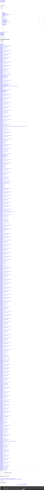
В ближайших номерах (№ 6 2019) (4, 383)
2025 (23, 483)
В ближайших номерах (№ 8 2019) (4, 375)
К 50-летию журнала (4, 21)
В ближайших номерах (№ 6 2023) (4, 199)
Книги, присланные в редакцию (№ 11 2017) (5, 458)
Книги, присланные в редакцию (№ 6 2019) (5, 382)
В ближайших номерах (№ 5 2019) (4, 388)
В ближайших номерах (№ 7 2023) (4, 196)
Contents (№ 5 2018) (2, 427)
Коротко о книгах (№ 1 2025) (3, 121)
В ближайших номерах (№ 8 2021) (4, 283)
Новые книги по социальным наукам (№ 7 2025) (5, 97)
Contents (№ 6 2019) (2, 381)
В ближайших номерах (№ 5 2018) (4, 429)
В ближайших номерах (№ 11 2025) (4, 81)
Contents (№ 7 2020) (2, 328)
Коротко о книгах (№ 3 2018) (3, 436)
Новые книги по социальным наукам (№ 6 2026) (5, 50)
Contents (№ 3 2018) (2, 437)
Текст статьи (2, 480)
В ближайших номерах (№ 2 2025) (4, 120)
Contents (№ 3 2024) (2, 167)
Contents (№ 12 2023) (2, 180)
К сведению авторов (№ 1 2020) (3, 352)
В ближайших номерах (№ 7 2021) (4, 288)
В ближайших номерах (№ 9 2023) (4, 189)
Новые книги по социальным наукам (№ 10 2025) (5, 83)
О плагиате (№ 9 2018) (2, 413)
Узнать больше (20, 489)
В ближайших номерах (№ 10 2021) (4, 275)
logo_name (2, 0)
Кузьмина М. (1, 85)
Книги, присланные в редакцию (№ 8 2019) (5, 374)
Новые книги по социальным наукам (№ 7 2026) (5, 45)
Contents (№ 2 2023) (2, 213)
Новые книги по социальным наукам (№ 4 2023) (5, 205)
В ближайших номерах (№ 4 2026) (4, 58)
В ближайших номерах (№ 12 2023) (4, 182)
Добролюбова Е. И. (2, 478)
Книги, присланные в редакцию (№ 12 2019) (5, 359)
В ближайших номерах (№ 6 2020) (4, 335)
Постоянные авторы (4, 24)
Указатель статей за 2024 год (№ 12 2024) (4, 129)
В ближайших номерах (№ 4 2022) (4, 257)
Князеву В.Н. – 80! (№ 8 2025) (3, 91)
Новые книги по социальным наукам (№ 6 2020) (5, 334)
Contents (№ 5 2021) (2, 289)
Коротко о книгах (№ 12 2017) (3, 452)
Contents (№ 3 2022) (2, 258)
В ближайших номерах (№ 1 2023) (4, 220)
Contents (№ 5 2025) (2, 105)
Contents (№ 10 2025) (2, 82)
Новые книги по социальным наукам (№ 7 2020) (5, 329)
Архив (2, 18)
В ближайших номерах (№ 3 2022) (4, 260)
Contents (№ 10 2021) (2, 273)
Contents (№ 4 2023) (2, 204)
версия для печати (3, 37)
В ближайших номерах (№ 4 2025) (4, 111)
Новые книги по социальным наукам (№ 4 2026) (5, 57)
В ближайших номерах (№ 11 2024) (4, 136)
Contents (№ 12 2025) (2, 73)
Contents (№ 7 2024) (2, 152)
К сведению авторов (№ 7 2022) (3, 242)
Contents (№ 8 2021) (2, 281)
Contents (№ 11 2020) (2, 313)
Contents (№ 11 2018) (2, 406)
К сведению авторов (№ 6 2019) (3, 380)
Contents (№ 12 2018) (2, 403)
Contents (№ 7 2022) (2, 243)
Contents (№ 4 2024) (2, 165)
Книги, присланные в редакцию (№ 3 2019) (5, 391)
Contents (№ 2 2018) (2, 443)
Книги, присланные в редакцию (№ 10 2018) (5, 411)
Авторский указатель (4, 23)
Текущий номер (3, 16)
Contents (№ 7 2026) (2, 44)
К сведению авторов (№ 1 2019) (3, 397)
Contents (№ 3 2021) (2, 296)
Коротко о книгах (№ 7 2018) (3, 421)
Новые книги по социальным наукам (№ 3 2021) (5, 297)
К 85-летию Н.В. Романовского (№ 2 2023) (5, 212)
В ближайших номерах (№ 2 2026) (4, 66)
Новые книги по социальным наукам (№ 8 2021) (5, 282)
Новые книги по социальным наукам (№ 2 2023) (5, 214)
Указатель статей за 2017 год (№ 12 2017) (4, 451)
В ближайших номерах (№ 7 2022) (4, 245)
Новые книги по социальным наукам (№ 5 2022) (5, 252)
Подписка (3, 15)
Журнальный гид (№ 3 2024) (3, 166)
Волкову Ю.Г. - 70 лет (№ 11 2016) (4, 467)
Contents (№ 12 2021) (2, 266)
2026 (22, 483)
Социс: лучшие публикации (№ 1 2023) (4, 219)
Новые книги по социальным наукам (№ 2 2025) (5, 119)
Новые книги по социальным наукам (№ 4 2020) (5, 342)
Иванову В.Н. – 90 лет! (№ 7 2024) (4, 150)
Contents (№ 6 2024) (2, 158)
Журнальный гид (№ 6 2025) (3, 99)
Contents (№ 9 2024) (2, 143)
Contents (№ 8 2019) (2, 373)
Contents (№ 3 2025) (2, 114)
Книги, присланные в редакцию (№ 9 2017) (5, 465)
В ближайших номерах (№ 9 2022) (4, 237)
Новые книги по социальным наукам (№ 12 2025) (5, 74)
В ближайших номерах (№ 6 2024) (4, 160)
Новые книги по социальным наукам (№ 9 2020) (5, 321)
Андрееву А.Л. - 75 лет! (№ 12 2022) (4, 221)
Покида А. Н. (9, 478)
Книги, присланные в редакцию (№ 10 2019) (5, 367)
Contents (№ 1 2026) (2, 67)
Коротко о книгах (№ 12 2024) (3, 128)
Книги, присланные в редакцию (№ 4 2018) (5, 434)
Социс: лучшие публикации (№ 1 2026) (4, 68)
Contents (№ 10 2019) (2, 366)
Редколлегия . (4, 85)
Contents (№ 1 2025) (2, 122)
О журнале (3, 12)
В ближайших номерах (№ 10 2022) (4, 234)
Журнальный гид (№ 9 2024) (3, 142)
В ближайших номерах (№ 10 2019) (4, 368)
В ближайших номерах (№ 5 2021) (4, 291)
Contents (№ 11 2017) (2, 457)
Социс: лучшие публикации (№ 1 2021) (4, 306)
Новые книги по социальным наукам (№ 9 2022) (5, 236)
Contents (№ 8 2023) (2, 190)
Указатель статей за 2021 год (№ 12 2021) (4, 265)
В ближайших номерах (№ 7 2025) (4, 98)
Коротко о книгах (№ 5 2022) (3, 250)
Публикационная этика (4, 13)
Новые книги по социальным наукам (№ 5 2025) (5, 106)
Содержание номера (4, 17)
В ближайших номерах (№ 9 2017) (4, 466)
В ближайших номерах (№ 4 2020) (4, 343)
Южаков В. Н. (6, 478)
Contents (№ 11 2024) (2, 134)
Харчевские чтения (4, 22)
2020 (23, 484)
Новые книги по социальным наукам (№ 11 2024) (5, 135)
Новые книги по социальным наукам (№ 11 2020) (5, 314)
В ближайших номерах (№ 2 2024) (4, 173)
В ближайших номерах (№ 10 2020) (4, 319)
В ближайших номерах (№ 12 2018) (4, 405)
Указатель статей (4, 20)
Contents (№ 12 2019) (2, 358)
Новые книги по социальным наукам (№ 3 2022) (5, 259)
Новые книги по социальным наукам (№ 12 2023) (5, 181)
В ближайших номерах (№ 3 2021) (4, 298)
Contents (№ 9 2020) (2, 320)
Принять (23, 489)
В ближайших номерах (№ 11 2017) (4, 459)
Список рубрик (3, 25)
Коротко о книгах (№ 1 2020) (3, 351)
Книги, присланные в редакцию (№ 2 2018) (5, 444)
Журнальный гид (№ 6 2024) (3, 157)
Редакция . (1, 46)
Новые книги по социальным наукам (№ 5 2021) (5, 290)
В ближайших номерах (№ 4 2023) (4, 206)
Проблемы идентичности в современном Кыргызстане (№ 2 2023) (7, 211)
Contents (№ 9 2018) (2, 414)
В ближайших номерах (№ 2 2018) (4, 445)
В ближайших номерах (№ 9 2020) (4, 322)
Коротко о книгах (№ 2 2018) (3, 442)
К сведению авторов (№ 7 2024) (3, 151)
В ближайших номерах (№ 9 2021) (4, 280)
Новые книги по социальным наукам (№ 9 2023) (5, 188)
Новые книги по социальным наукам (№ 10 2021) (5, 274)
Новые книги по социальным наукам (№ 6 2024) (5, 159)
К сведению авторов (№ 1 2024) (3, 174)
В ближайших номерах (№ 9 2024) (4, 145)
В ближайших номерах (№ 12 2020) (4, 312)
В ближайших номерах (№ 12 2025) (4, 75)
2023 (18, 484)
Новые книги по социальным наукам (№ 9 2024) (5, 144)
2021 (22, 484)
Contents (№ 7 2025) (2, 96)
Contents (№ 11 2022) (2, 227)
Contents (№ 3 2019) (2, 390)
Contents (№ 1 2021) (2, 305)
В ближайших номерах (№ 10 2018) (4, 412)
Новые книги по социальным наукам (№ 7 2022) (5, 244)
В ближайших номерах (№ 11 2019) (4, 365)
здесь (4, 487)
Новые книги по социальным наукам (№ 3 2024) (5, 168)
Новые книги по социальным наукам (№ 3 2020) (5, 345)
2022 (20, 484)
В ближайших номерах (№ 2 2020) (4, 350)
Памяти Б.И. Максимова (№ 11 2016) (4, 468)
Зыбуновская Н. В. (13, 478)
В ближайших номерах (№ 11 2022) (4, 229)
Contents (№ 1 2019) (2, 398)
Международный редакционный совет (6, 14)
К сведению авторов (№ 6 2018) (3, 422)
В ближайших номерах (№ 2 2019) (4, 396)
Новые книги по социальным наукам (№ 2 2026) (5, 65)
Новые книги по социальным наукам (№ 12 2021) (5, 267)
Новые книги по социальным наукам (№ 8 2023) (5, 191)
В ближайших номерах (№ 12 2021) (4, 268)
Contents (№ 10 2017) (2, 460)
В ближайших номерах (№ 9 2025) (4, 90)
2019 (25, 484)
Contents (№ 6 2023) (2, 197)
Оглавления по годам (4, 19)
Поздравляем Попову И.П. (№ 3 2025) (4, 112)
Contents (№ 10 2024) (2, 137)
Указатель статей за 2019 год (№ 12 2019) (4, 357)
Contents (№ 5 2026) (2, 52)
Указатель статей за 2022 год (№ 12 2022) (4, 222)
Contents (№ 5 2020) (2, 336)
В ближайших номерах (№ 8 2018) (4, 419)
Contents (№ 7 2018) (2, 420)
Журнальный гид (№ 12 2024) (3, 127)
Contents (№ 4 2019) (2, 389)
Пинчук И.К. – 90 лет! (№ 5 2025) (4, 104)
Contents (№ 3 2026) (2, 60)
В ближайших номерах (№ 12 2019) (4, 360)
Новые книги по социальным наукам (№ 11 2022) (5, 228)
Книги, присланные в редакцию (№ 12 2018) (5, 404)
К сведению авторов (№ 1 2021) (3, 304)
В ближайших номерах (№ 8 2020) (4, 327)
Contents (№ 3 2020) (2, 344)
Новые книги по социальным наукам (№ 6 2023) (5, 198)
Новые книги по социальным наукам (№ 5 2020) (5, 337)
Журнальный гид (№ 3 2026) (3, 59)
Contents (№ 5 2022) (2, 251)
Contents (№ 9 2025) (2, 88)
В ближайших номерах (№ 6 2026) (4, 51)
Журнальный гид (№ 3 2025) (3, 113)
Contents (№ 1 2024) (2, 175)
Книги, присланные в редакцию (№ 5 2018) (5, 428)
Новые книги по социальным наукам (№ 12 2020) (5, 311)
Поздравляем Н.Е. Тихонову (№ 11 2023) (4, 183)
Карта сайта (3, 2)
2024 (25, 483)
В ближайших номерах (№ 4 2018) (4, 435)
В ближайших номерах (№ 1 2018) (4, 450)
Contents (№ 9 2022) (2, 235)
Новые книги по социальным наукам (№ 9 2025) (5, 89)
